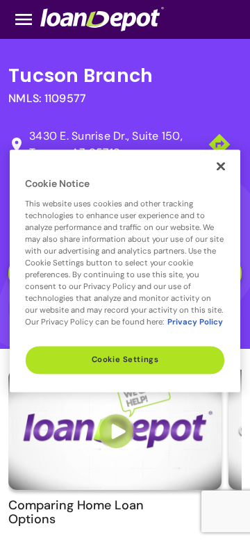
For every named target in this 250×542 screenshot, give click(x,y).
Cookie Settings (125, 360)
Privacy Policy (195, 323)
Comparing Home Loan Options (76, 512)
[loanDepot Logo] (102, 18)
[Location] (219, 143)
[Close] (221, 166)
